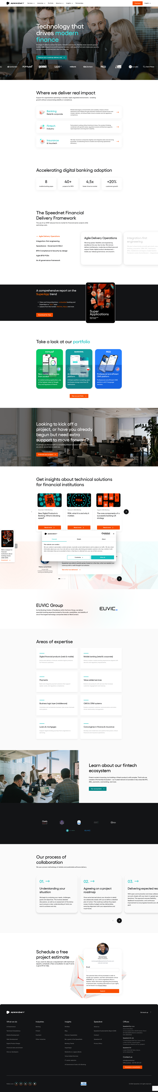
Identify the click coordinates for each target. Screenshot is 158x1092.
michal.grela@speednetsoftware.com (102, 961)
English (147, 3)
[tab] (59, 578)
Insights (68, 3)
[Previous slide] (31, 511)
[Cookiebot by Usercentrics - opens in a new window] (103, 534)
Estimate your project (45, 454)
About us (59, 3)
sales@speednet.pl (128, 1060)
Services (30, 3)
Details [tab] (79, 539)
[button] (48, 236)
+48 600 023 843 (103, 963)
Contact (138, 3)
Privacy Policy (102, 985)
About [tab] (103, 539)
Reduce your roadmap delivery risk (50, 57)
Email (88, 967)
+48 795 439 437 (136, 1062)
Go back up (144, 1012)
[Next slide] (126, 511)
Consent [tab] (54, 539)
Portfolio (50, 3)
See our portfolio (78, 396)
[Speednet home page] (15, 3)
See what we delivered (70, 569)
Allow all (102, 557)
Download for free (44, 315)
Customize (78, 557)
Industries (40, 3)
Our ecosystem (96, 789)
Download (4, 560)
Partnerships (79, 3)
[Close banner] (113, 533)
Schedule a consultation (132, 1067)
